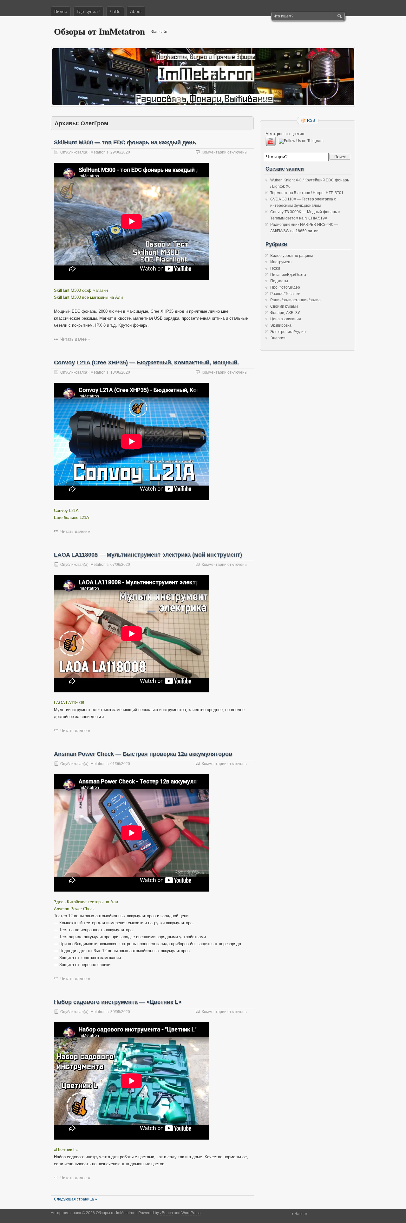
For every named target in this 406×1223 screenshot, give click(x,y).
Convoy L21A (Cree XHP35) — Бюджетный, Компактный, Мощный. (146, 362)
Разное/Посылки (285, 293)
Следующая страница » (75, 1199)
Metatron (98, 152)
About (136, 11)
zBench (166, 1213)
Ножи (275, 268)
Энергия (277, 338)
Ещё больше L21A (71, 517)
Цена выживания (285, 319)
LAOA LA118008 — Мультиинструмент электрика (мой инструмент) (148, 555)
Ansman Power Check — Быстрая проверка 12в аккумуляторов (143, 754)
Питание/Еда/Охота (288, 274)
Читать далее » (75, 339)
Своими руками (284, 306)
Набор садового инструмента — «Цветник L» (117, 1002)
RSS (311, 120)
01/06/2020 (120, 764)
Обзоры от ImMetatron (99, 31)
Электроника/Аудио (288, 332)
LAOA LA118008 (69, 702)
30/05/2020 (120, 1012)
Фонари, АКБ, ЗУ (285, 313)
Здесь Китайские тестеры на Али (86, 901)
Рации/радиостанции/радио (295, 300)
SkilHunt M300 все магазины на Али (88, 297)
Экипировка (280, 325)
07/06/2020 (120, 564)
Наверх (301, 1214)
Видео (60, 11)
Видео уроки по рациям (291, 255)
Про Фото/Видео (285, 287)
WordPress (190, 1213)
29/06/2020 (120, 152)
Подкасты (279, 281)
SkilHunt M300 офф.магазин (81, 290)
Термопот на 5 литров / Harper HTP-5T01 (307, 193)
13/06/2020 (120, 372)
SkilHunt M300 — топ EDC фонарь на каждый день (125, 142)
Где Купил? (88, 11)
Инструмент (281, 262)
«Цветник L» (66, 1150)
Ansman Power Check (74, 908)
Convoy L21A (66, 510)
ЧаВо (115, 11)
